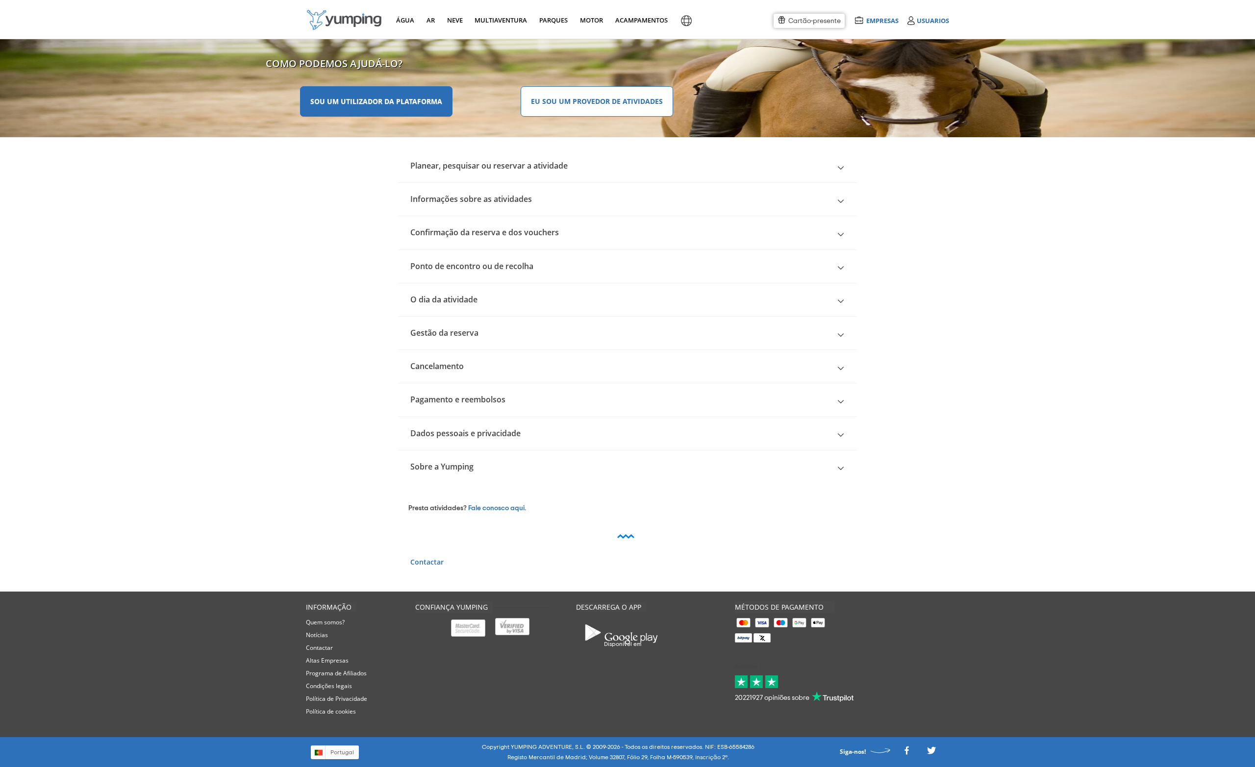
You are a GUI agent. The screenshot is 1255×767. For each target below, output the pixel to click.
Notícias (317, 635)
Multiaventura (499, 20)
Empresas (882, 20)
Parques (552, 20)
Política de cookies (331, 711)
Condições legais (329, 686)
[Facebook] (906, 753)
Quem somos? (325, 622)
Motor (591, 20)
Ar (431, 20)
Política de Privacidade (336, 698)
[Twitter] (931, 753)
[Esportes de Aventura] (344, 20)
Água (405, 20)
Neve (455, 20)
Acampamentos (639, 20)
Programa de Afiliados (336, 673)
